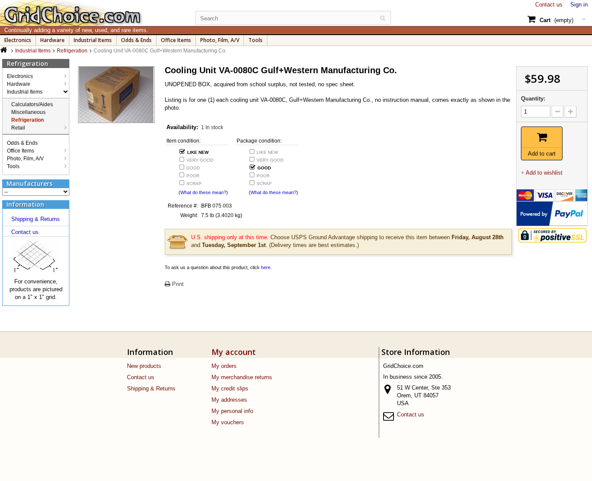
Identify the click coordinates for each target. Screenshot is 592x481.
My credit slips (229, 388)
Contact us (549, 4)
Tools (255, 40)
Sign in (579, 4)
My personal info (232, 411)
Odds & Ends (136, 40)
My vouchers (227, 422)
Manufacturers (29, 183)
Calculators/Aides (32, 104)
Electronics (17, 40)
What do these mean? (203, 192)
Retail (18, 128)
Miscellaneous (28, 112)
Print (177, 284)
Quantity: (533, 98)
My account (233, 352)
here (265, 267)
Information (25, 204)
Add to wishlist (544, 172)
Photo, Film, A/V (219, 40)
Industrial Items (93, 40)
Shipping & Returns (35, 219)
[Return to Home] (4, 50)
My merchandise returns (241, 377)
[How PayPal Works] (552, 213)
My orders (224, 366)
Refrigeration (27, 120)
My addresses (229, 399)
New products (144, 366)
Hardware (52, 40)
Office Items (176, 40)
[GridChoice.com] (92, 13)
